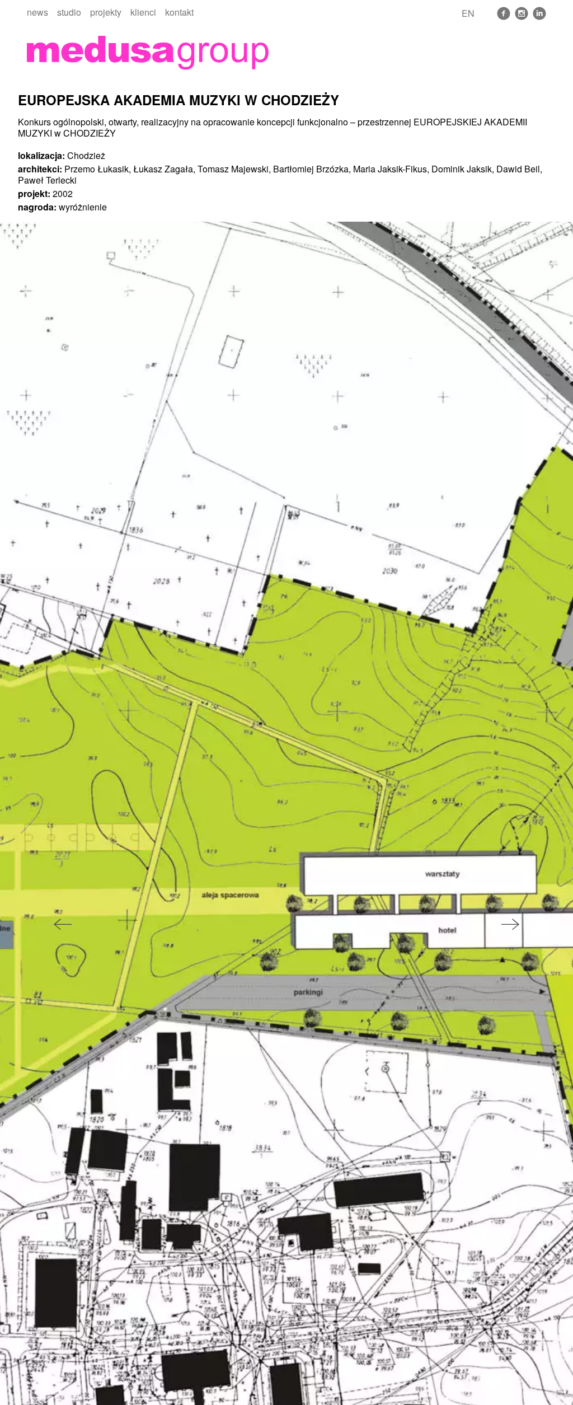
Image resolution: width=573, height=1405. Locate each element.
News (37, 12)
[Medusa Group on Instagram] (521, 13)
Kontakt (179, 12)
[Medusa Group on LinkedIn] (539, 13)
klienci (143, 12)
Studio (69, 12)
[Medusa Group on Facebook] (503, 13)
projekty (105, 12)
